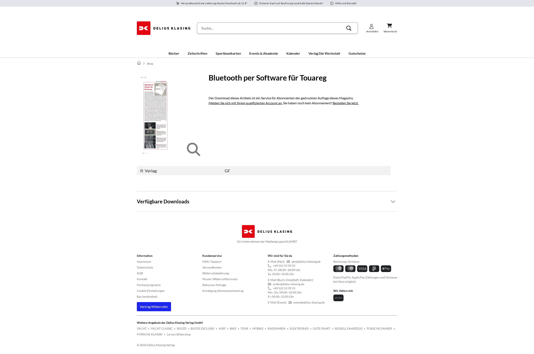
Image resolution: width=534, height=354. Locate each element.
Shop (150, 63)
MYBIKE (257, 328)
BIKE (233, 328)
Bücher (174, 53)
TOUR (244, 328)
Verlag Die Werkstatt (324, 53)
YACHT (142, 328)
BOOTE (181, 328)
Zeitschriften (197, 53)
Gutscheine (357, 53)
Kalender (293, 53)
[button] (348, 28)
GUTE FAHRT (321, 328)
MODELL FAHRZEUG (349, 328)
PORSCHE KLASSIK (149, 334)
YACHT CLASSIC (162, 328)
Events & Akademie (263, 53)
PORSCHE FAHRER (379, 328)
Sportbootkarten (228, 53)
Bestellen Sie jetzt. (346, 103)
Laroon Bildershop (179, 334)
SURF (222, 328)
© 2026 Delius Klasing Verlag (156, 345)
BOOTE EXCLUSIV (202, 328)
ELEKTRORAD (299, 328)
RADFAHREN (277, 328)
